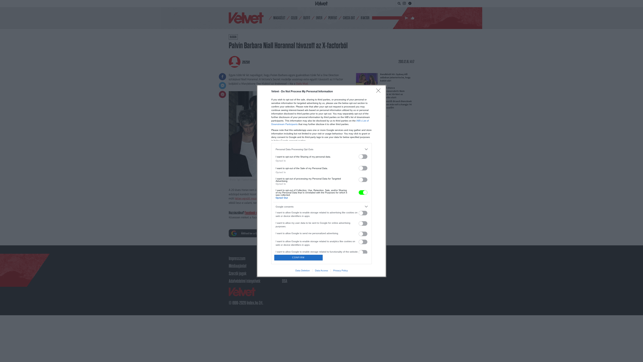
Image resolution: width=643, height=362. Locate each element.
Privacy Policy (340, 270)
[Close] (379, 91)
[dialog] (321, 181)
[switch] (363, 156)
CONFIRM (298, 257)
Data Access (321, 270)
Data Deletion (302, 270)
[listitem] (321, 149)
